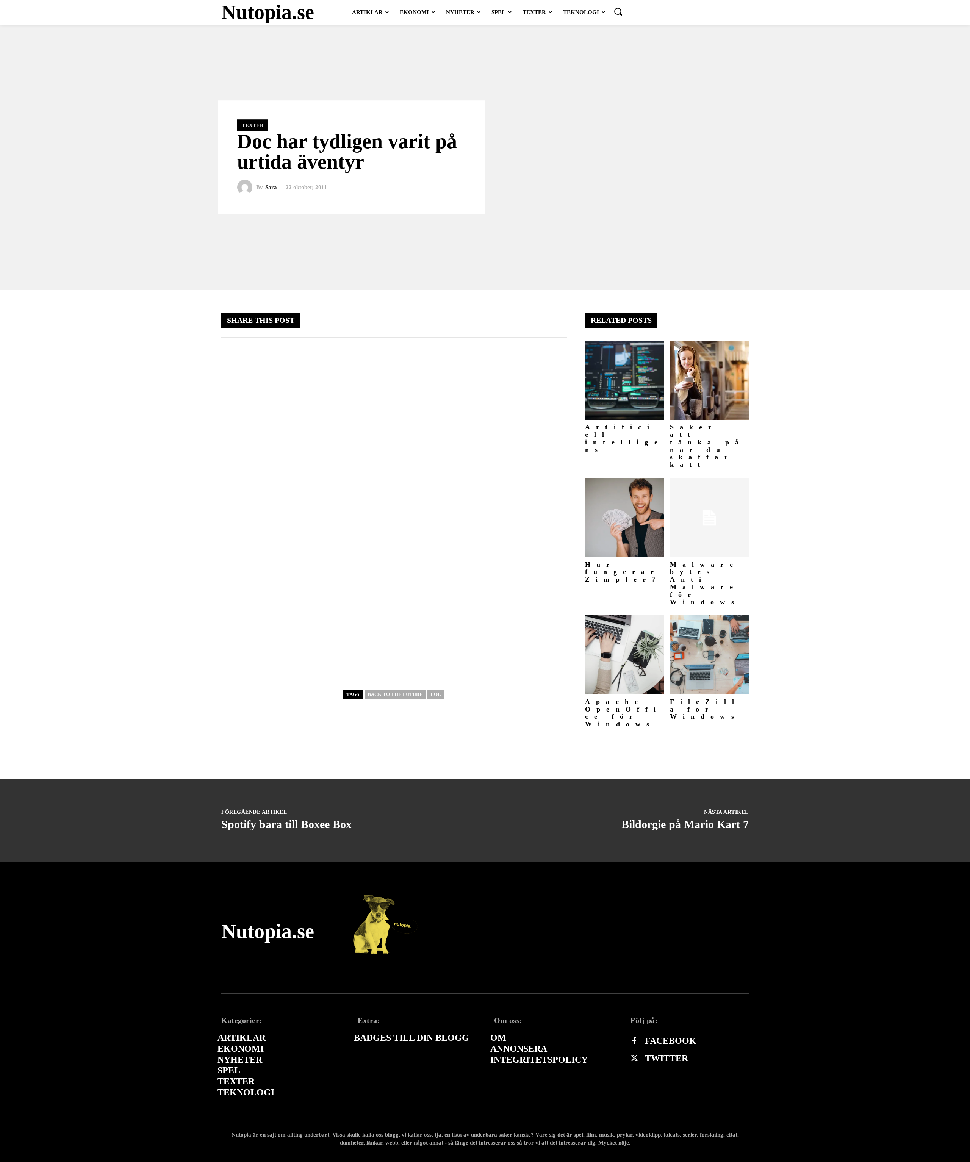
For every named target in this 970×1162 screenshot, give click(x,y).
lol (435, 694)
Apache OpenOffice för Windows (623, 713)
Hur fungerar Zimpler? (623, 572)
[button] (618, 11)
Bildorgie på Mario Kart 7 (685, 824)
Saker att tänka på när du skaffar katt (707, 445)
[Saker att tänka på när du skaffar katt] (709, 380)
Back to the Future (395, 694)
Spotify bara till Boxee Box (286, 824)
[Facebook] (634, 1041)
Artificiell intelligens (624, 438)
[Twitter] (634, 1058)
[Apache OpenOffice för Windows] (624, 654)
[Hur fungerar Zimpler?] (624, 517)
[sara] (246, 187)
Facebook (670, 1041)
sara (271, 187)
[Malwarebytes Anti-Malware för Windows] (709, 517)
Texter (252, 125)
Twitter (666, 1058)
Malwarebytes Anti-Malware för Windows (705, 583)
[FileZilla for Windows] (709, 654)
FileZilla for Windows (705, 709)
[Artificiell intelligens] (624, 380)
